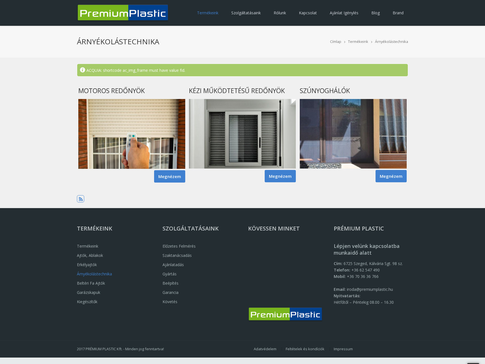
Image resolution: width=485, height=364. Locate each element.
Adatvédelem (265, 348)
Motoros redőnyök (111, 90)
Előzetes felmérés (179, 246)
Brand (398, 12)
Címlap (335, 41)
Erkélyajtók (87, 264)
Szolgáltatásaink (246, 12)
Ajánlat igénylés (344, 12)
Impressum (343, 348)
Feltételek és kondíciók (305, 348)
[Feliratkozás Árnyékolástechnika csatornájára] (80, 198)
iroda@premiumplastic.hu (370, 289)
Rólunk (280, 12)
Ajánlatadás (173, 264)
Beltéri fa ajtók (91, 283)
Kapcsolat (308, 12)
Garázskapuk (88, 292)
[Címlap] (123, 13)
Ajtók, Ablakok (90, 255)
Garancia (171, 292)
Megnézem (171, 176)
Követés (170, 301)
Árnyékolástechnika (391, 41)
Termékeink (207, 12)
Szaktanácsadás (177, 255)
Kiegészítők (87, 301)
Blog (375, 12)
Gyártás (170, 274)
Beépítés (171, 283)
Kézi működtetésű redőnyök (237, 90)
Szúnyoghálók (325, 90)
